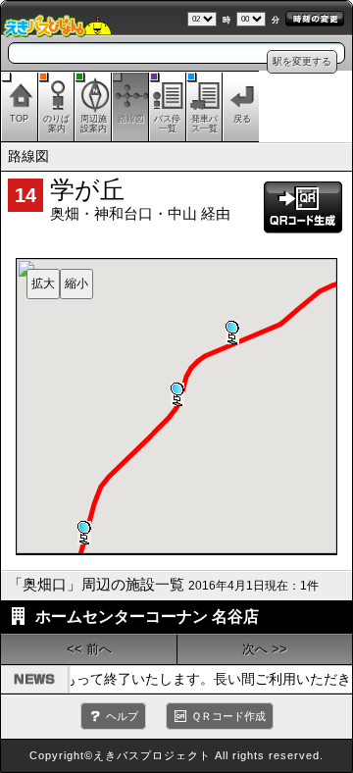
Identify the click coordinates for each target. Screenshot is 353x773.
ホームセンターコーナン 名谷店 (147, 616)
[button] (232, 332)
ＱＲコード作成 (228, 716)
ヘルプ (122, 716)
